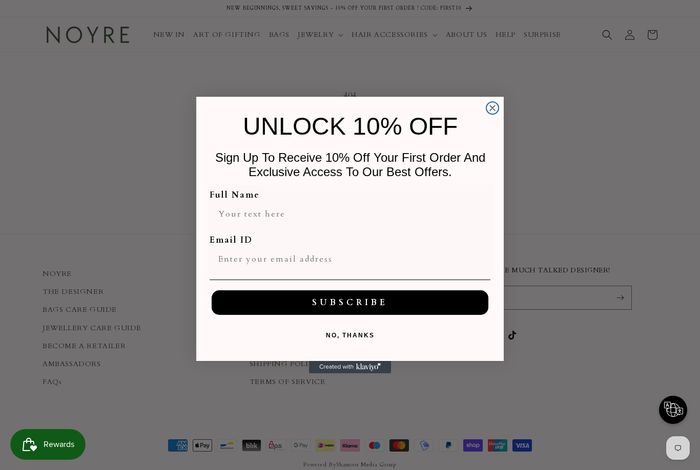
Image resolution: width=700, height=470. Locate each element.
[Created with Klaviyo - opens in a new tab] (350, 367)
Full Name (235, 195)
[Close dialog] (492, 108)
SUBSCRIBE (350, 302)
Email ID (231, 240)
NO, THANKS (350, 335)
